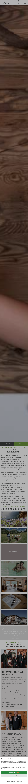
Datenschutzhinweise (10, 781)
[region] (14, 765)
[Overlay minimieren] (26, 759)
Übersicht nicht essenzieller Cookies (14, 779)
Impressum (19, 781)
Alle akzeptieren (13, 772)
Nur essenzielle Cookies (14, 775)
